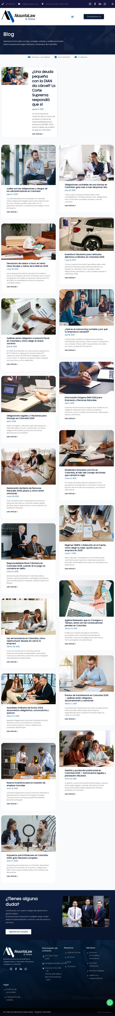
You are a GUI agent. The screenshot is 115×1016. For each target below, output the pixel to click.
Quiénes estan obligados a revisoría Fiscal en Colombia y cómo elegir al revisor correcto (28, 341)
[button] (112, 4)
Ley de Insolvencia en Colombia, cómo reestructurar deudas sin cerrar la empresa (26, 641)
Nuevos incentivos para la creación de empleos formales (26, 784)
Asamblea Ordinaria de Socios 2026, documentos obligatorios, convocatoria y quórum (28, 710)
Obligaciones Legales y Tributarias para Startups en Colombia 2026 (26, 417)
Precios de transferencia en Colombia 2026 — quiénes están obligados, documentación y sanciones (86, 698)
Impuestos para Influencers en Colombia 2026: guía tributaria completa (27, 856)
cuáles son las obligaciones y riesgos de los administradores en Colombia (27, 190)
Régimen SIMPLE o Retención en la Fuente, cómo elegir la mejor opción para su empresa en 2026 (85, 548)
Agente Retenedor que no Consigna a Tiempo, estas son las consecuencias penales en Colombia (84, 623)
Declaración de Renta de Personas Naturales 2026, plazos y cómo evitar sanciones (25, 491)
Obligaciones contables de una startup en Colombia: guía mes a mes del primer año (86, 186)
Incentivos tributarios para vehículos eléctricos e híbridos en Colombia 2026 (84, 255)
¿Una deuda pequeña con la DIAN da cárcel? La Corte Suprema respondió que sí (43, 88)
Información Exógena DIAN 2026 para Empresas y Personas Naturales (83, 398)
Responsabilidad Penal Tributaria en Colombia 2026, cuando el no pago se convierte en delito (26, 566)
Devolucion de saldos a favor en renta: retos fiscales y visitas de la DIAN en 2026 (27, 264)
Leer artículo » (37, 134)
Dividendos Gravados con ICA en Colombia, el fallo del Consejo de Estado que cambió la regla (85, 473)
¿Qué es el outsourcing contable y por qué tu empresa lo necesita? (86, 330)
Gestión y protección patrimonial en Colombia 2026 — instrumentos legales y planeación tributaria (85, 773)
